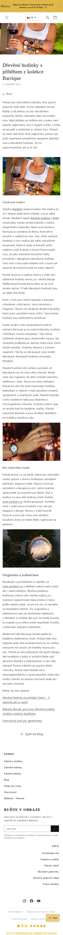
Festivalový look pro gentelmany (22, 720)
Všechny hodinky (13, 761)
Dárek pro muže (12, 785)
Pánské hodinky (12, 773)
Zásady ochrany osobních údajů (41, 911)
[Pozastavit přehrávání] (61, 6)
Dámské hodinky (13, 767)
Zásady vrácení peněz (41, 919)
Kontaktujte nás (50, 853)
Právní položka (51, 884)
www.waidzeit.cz (13, 501)
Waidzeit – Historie (14, 798)
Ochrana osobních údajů (46, 877)
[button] (6, 17)
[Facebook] (31, 901)
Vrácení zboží (51, 865)
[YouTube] (38, 901)
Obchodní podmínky (48, 871)
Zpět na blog (34, 734)
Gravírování (10, 792)
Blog (6, 779)
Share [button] (9, 94)
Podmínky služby (19, 919)
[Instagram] (24, 901)
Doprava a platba (50, 859)
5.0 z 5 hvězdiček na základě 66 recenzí (31, 933)
